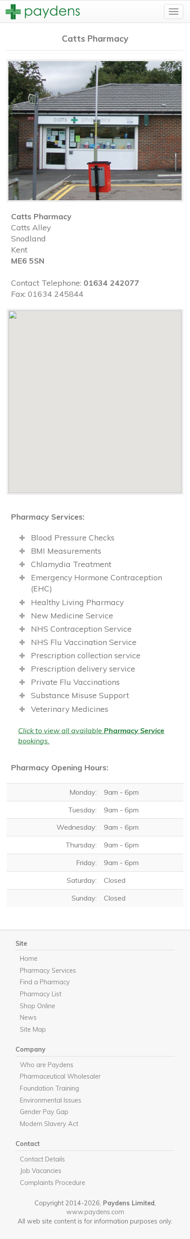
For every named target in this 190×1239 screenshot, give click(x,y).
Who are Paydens (46, 1065)
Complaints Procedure (52, 1183)
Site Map (33, 1029)
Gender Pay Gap (44, 1112)
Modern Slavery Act (49, 1124)
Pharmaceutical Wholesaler (60, 1076)
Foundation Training (49, 1088)
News (28, 1017)
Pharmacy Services (48, 971)
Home (29, 959)
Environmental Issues (50, 1100)
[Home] (44, 11)
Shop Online (37, 1006)
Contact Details (42, 1159)
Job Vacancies (40, 1171)
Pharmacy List (40, 994)
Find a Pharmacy (45, 982)
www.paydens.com (95, 1212)
